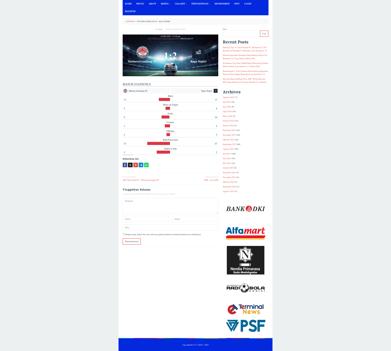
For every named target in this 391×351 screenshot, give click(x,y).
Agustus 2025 (228, 149)
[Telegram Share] (141, 165)
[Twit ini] (130, 165)
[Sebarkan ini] (125, 165)
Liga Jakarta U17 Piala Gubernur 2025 (164, 38)
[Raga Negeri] (198, 55)
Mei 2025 (227, 163)
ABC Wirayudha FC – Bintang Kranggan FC (141, 178)
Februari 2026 (228, 120)
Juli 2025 (227, 153)
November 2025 (229, 134)
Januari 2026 (228, 125)
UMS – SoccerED (211, 178)
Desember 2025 (229, 130)
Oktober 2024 (228, 182)
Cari (224, 29)
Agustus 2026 (228, 97)
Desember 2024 (229, 172)
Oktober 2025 (228, 139)
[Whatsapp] (146, 165)
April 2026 (227, 111)
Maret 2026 (227, 116)
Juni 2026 (227, 106)
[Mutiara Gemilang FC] (142, 55)
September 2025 (229, 144)
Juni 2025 (227, 158)
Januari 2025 (228, 167)
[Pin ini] (135, 165)
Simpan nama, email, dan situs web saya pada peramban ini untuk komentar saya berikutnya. (163, 234)
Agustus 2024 (228, 191)
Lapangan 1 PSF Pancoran (170, 73)
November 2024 (229, 177)
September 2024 (229, 186)
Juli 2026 (227, 102)
